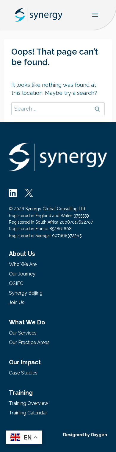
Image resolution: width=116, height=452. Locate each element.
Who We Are (23, 264)
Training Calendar (28, 413)
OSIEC (16, 283)
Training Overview (28, 403)
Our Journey (22, 274)
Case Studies (23, 373)
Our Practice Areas (29, 342)
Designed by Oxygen (85, 434)
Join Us (16, 302)
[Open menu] (95, 15)
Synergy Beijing (26, 293)
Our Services (23, 333)
